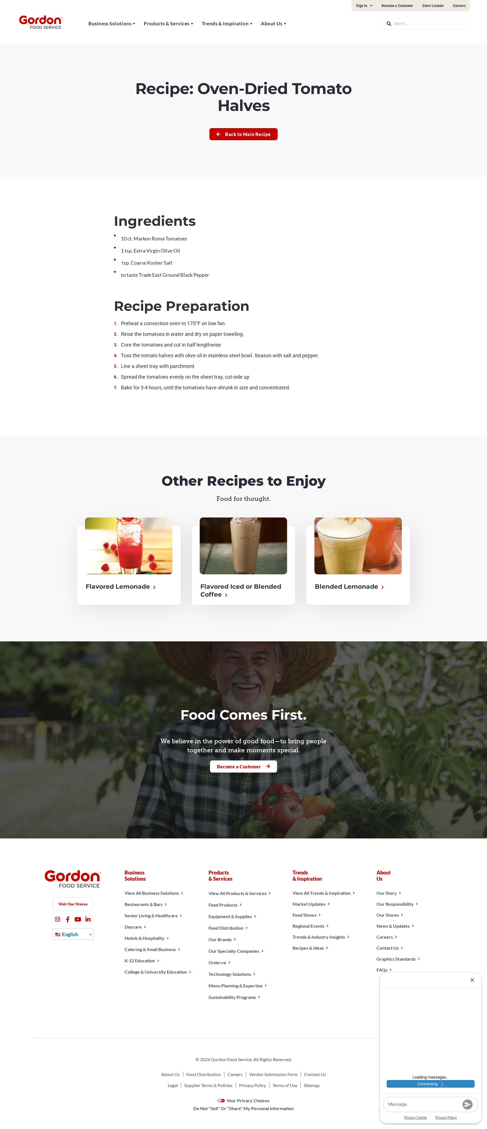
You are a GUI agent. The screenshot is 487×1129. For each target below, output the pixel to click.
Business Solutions (109, 23)
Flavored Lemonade (119, 586)
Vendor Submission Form (273, 1074)
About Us (271, 23)
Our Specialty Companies (234, 951)
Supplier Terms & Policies (208, 1085)
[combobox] (427, 24)
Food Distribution (226, 928)
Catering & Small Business (150, 949)
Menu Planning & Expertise (236, 985)
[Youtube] (78, 919)
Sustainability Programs (232, 997)
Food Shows (304, 915)
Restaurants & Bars (144, 904)
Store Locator (433, 5)
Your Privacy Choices (247, 1100)
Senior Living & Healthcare (151, 915)
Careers (459, 5)
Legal (173, 1085)
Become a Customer (397, 5)
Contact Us (388, 947)
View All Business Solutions (152, 893)
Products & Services (166, 23)
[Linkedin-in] (88, 919)
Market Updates (309, 904)
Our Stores (388, 915)
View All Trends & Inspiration (322, 893)
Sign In (361, 5)
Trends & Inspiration (225, 23)
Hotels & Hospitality (145, 938)
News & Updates (393, 926)
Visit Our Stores (72, 904)
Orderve (217, 962)
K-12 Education (140, 960)
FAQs (382, 969)
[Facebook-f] (68, 919)
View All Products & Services (238, 893)
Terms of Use (285, 1085)
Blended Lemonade (347, 586)
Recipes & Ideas (308, 947)
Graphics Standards (396, 958)
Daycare (133, 926)
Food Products (223, 904)
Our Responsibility (395, 904)
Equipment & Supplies (230, 916)
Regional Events (308, 926)
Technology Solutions (230, 974)
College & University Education (156, 971)
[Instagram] (58, 919)
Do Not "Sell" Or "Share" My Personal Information (243, 1108)
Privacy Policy (252, 1085)
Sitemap (312, 1085)
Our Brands (220, 939)
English (69, 934)
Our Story (387, 893)
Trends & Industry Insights (319, 937)
